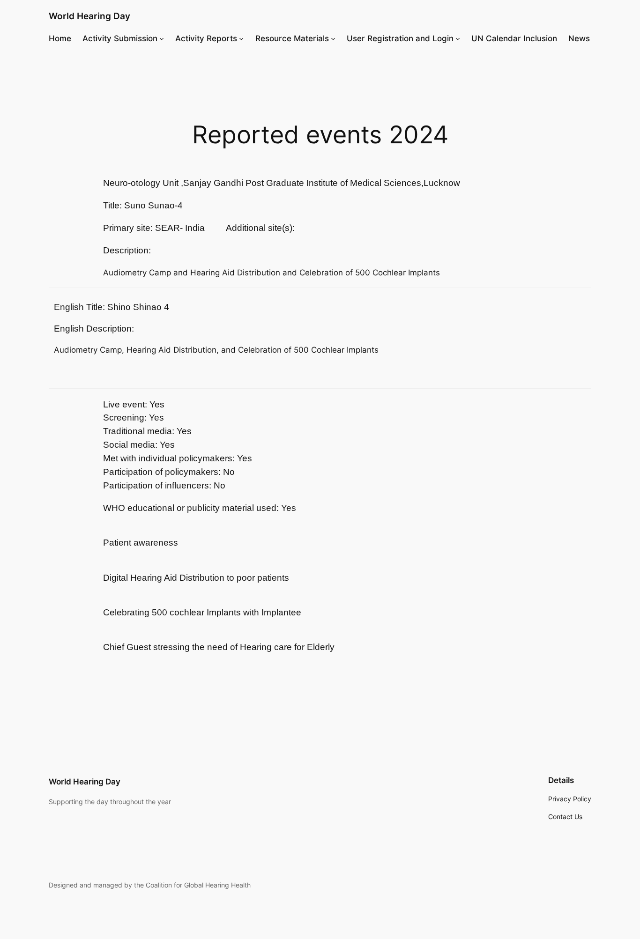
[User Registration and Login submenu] (457, 38)
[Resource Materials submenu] (333, 38)
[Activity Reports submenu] (241, 38)
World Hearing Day (89, 16)
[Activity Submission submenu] (161, 38)
